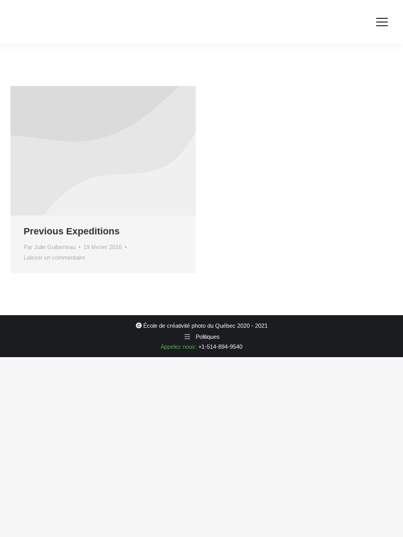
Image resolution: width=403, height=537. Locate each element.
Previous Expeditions (72, 231)
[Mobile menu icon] (382, 22)
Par (50, 247)
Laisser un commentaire (54, 257)
